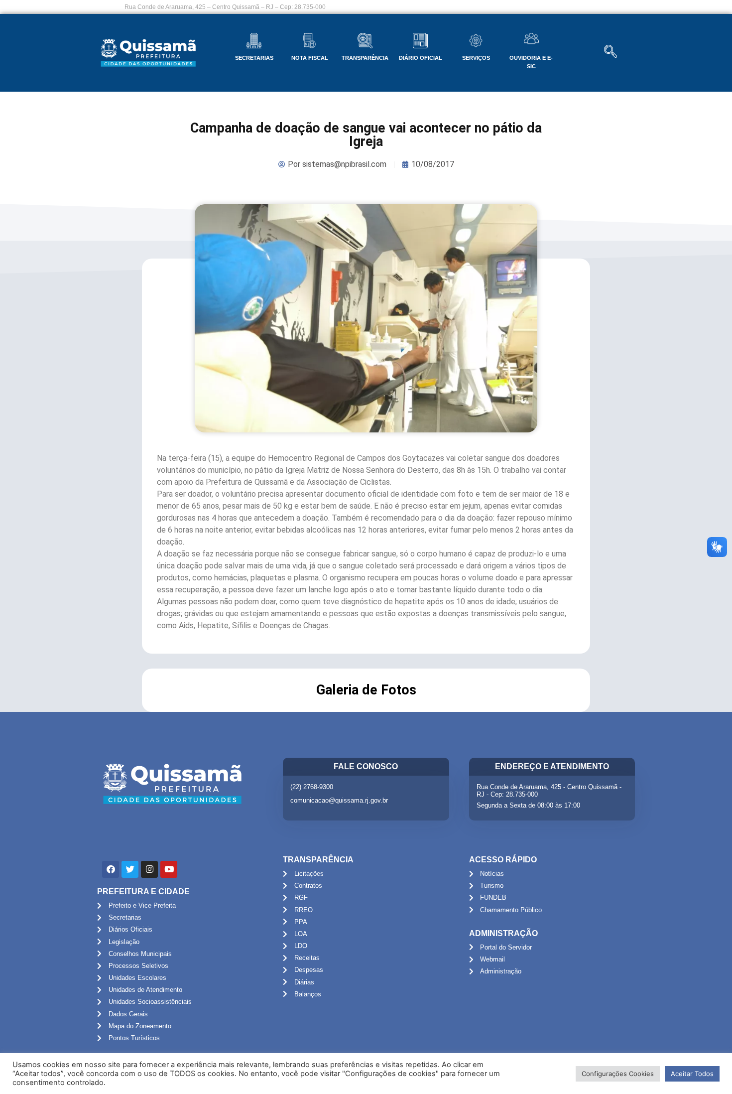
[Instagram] (149, 869)
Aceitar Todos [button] (692, 1074)
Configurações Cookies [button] (618, 1074)
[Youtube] (168, 869)
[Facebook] (110, 869)
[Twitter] (130, 869)
